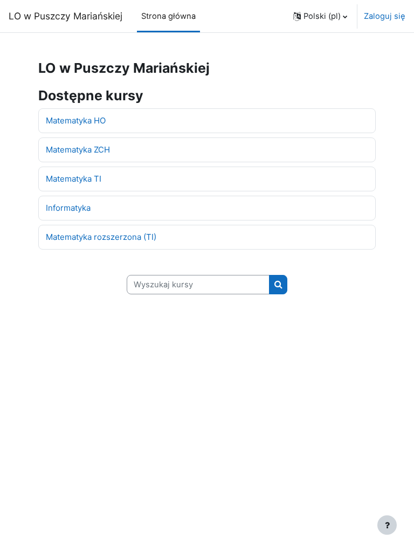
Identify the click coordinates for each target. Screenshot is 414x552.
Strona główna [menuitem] (168, 16)
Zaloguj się (384, 16)
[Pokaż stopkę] (387, 525)
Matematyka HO (76, 120)
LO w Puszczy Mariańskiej (65, 16)
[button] (320, 16)
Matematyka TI (73, 179)
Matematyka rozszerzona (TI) (101, 237)
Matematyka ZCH (78, 149)
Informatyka (68, 208)
